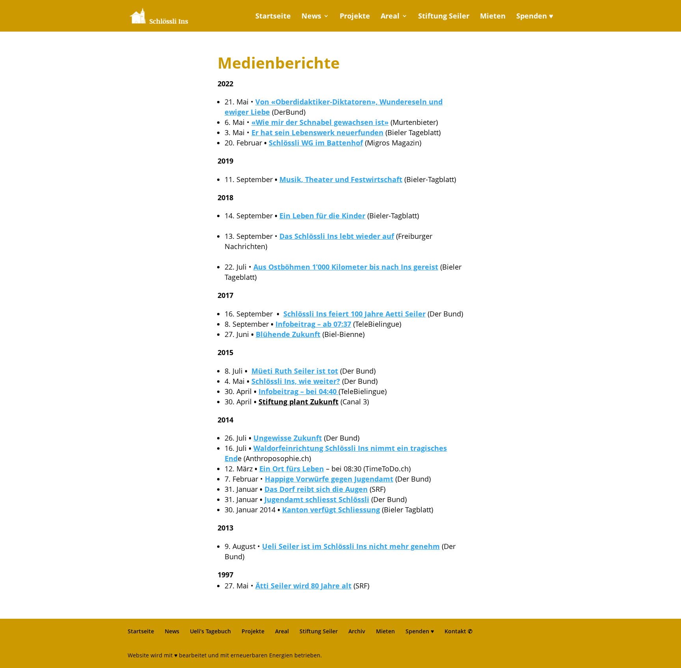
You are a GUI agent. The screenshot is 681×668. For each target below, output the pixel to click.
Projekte (355, 16)
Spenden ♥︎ (534, 16)
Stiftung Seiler (443, 16)
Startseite (273, 16)
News (311, 16)
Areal (390, 16)
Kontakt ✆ (459, 631)
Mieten (493, 16)
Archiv (356, 631)
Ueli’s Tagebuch (210, 631)
